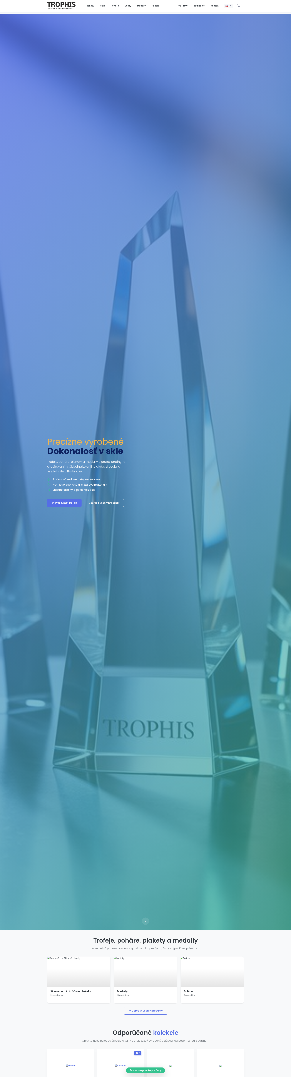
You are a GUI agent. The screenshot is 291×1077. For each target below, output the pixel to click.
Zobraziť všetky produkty (104, 503)
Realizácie (199, 5)
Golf (102, 5)
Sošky (128, 5)
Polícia (155, 5)
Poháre (115, 5)
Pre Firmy (182, 5)
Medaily (141, 5)
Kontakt (215, 5)
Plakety (90, 5)
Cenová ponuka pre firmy (147, 1070)
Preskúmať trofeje (66, 503)
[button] (228, 6)
